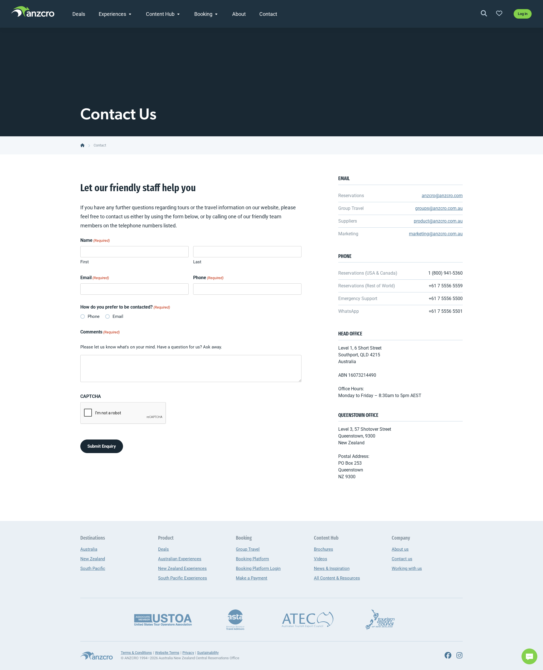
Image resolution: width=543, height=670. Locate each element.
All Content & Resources (337, 578)
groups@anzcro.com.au (439, 208)
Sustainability (208, 652)
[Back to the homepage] (32, 13)
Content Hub (160, 14)
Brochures (323, 549)
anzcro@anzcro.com (442, 195)
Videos (320, 558)
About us (400, 549)
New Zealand (92, 558)
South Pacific (92, 568)
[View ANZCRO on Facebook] (448, 655)
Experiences (112, 14)
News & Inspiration (332, 568)
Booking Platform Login (258, 568)
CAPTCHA (90, 396)
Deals (78, 14)
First (84, 261)
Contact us (402, 558)
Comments (100, 332)
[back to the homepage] (82, 145)
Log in (522, 14)
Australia (88, 549)
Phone (208, 277)
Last (197, 261)
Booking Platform (252, 558)
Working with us (407, 568)
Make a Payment (251, 578)
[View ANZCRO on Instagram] (459, 655)
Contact (268, 14)
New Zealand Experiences (182, 568)
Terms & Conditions (136, 652)
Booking (203, 14)
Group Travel (248, 549)
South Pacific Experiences (182, 578)
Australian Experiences (179, 558)
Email (94, 277)
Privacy (188, 652)
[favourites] (499, 14)
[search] (483, 14)
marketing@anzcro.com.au (436, 233)
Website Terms (167, 652)
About (239, 14)
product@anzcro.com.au (438, 221)
